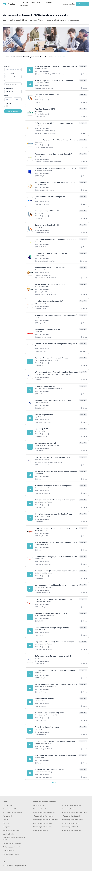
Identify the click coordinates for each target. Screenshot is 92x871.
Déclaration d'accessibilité (12, 843)
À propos (49, 2)
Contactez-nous (8, 850)
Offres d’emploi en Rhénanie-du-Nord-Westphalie (46, 819)
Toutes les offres (38, 805)
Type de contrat (9, 73)
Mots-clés (7, 66)
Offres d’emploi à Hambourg (42, 827)
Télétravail (7, 103)
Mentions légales (8, 834)
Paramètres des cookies (11, 854)
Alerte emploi (30, 2)
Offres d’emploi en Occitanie (71, 816)
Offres (22, 2)
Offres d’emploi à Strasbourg (71, 830)
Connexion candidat (68, 4)
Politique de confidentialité (12, 847)
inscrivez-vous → (61, 57)
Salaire (6, 95)
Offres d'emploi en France (41, 809)
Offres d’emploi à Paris (40, 830)
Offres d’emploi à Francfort (71, 823)
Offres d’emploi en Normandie (43, 816)
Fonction (6, 81)
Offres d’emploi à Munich (70, 827)
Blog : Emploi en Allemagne (12, 809)
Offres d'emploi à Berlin (69, 809)
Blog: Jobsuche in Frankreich (12, 812)
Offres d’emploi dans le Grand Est (44, 812)
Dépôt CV (6, 819)
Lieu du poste (8, 88)
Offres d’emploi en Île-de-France (72, 819)
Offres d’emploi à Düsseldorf (42, 823)
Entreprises (24, 5)
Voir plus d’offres (57, 783)
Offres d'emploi (8, 805)
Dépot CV (40, 2)
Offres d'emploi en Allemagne (71, 805)
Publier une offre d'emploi (11, 830)
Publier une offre (83, 4)
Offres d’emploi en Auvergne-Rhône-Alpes (75, 812)
